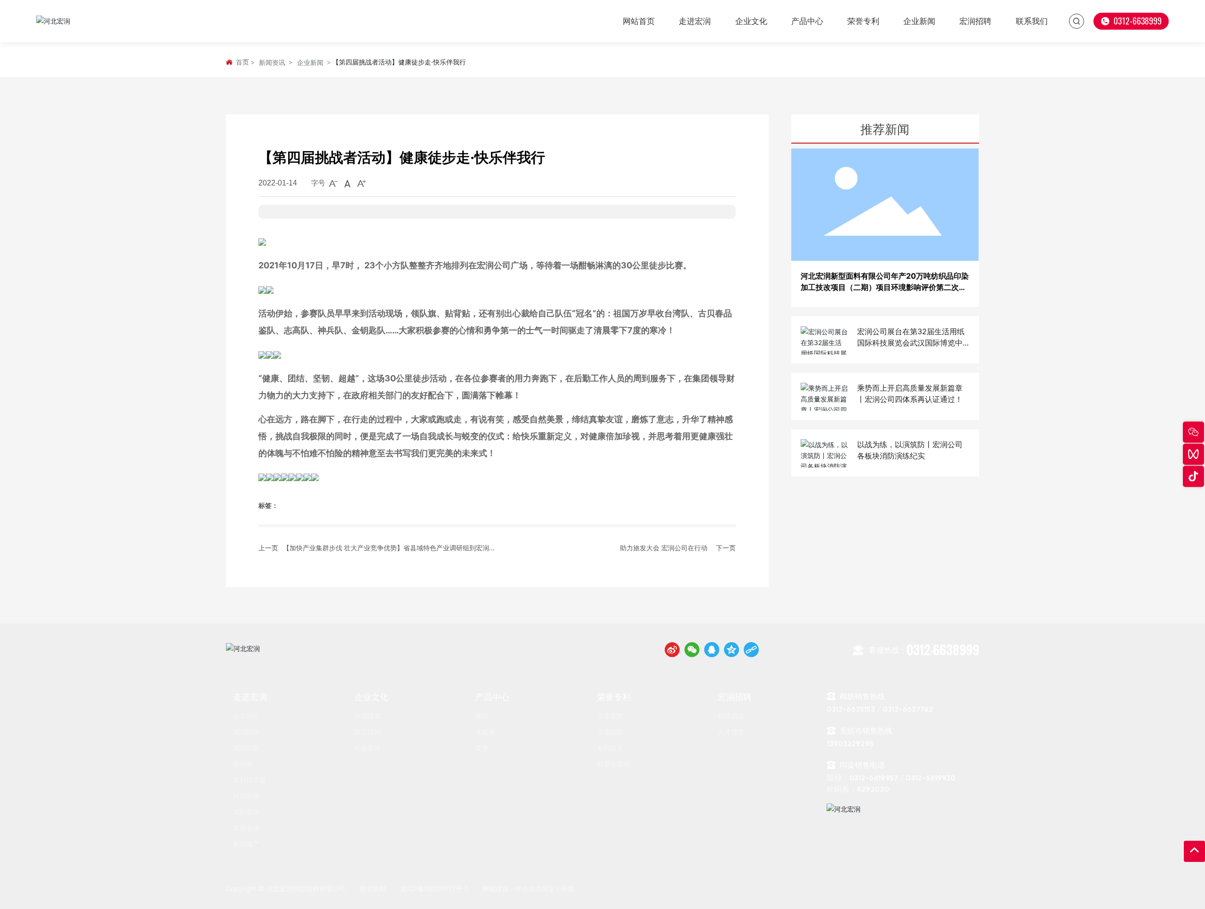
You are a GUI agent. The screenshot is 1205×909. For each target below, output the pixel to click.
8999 (1153, 21)
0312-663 (1129, 21)
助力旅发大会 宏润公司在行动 (663, 548)
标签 (567, 889)
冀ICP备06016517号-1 (434, 889)
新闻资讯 (272, 62)
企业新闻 (310, 62)
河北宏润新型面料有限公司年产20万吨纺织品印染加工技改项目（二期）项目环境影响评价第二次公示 (885, 288)
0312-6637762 (909, 710)
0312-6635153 (851, 710)
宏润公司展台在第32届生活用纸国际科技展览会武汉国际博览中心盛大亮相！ (910, 343)
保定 (548, 889)
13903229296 (850, 744)
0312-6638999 (924, 650)
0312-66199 (926, 778)
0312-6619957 (873, 778)
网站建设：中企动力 (512, 889)
